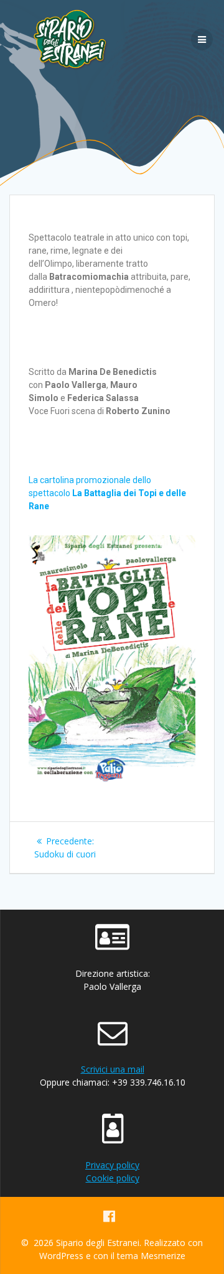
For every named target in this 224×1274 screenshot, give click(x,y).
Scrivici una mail (112, 1069)
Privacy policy (112, 1165)
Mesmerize (163, 1256)
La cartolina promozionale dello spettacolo (107, 493)
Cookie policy (112, 1178)
